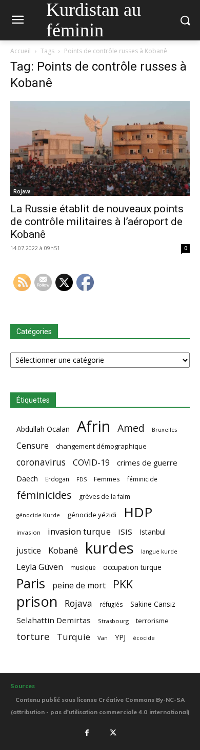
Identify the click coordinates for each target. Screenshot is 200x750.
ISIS (125, 531)
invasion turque (79, 531)
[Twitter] (113, 732)
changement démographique (101, 446)
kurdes (109, 548)
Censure (32, 445)
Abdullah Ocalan (43, 429)
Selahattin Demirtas (53, 620)
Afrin (93, 426)
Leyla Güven (39, 567)
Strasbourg (113, 621)
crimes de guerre (147, 462)
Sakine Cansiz (152, 604)
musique (83, 567)
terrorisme (152, 620)
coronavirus (41, 462)
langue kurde (159, 551)
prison (36, 601)
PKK (123, 584)
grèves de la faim (104, 496)
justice (28, 550)
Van (102, 638)
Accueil (20, 51)
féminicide (142, 479)
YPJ (120, 637)
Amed (131, 428)
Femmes (107, 478)
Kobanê (63, 550)
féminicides (44, 495)
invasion (28, 532)
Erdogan (57, 479)
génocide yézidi (91, 514)
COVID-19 (91, 462)
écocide (144, 638)
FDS (81, 479)
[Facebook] (86, 732)
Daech (27, 478)
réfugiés (111, 604)
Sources (22, 686)
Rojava (22, 191)
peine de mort (79, 585)
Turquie (73, 636)
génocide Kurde (38, 515)
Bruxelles (164, 429)
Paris (30, 583)
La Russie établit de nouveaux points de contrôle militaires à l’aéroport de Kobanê (97, 221)
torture (33, 636)
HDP (138, 512)
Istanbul (152, 532)
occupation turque (132, 567)
